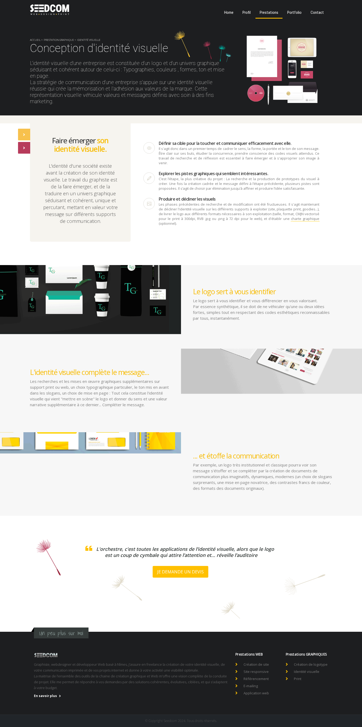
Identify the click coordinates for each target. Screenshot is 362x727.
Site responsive (256, 671)
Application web (256, 693)
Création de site (256, 664)
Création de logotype (311, 664)
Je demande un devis (180, 572)
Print (297, 678)
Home (228, 12)
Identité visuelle (306, 671)
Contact (317, 12)
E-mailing (251, 685)
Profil (246, 12)
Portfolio (294, 12)
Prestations (269, 12)
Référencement (256, 678)
